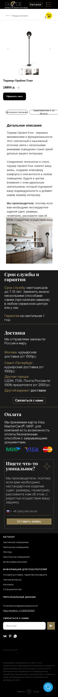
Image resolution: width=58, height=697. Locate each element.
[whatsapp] (15, 636)
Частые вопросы (12, 579)
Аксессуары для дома (15, 561)
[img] (48, 4)
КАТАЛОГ (9, 536)
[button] (29, 400)
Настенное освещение (15, 542)
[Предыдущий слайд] (8, 49)
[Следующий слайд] (50, 49)
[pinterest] (10, 636)
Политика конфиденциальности (20, 605)
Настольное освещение (16, 556)
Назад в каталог (20, 15)
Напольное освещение (16, 547)
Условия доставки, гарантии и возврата (25, 574)
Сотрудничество (12, 589)
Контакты (8, 584)
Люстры (7, 551)
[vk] (5, 636)
